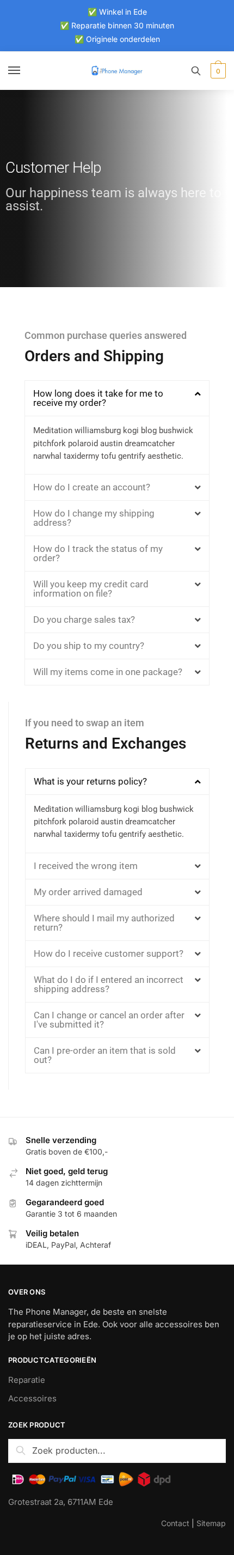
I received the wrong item (86, 865)
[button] (117, 398)
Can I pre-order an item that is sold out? (105, 1055)
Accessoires (32, 1398)
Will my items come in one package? (107, 671)
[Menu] (24, 71)
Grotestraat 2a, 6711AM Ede (60, 1502)
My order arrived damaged (88, 891)
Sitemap (211, 1523)
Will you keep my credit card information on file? (91, 589)
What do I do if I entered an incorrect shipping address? (108, 984)
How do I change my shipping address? (94, 518)
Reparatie (26, 1380)
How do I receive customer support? (108, 953)
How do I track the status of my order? (98, 553)
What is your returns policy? (90, 781)
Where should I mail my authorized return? (104, 923)
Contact (175, 1523)
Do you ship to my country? (88, 645)
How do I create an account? (91, 487)
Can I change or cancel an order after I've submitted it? (109, 1020)
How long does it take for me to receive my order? (98, 398)
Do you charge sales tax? (84, 619)
